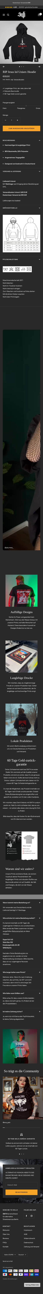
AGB (25, 1234)
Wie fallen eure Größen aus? (13, 993)
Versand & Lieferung (12, 171)
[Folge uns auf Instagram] (31, 1216)
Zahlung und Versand (31, 1247)
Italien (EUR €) (8, 1255)
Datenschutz (28, 1242)
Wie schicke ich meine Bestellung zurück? (19, 918)
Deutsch (21, 1255)
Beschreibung (9, 140)
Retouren (6, 1230)
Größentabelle (10, 208)
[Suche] (8, 15)
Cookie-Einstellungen (10, 1279)
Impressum (28, 1230)
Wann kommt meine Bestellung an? (16, 903)
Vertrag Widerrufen (32, 1285)
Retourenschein (18, 931)
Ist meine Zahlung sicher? (13, 1012)
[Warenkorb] (39, 15)
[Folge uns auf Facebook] (26, 1216)
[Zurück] (4, 66)
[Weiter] (39, 66)
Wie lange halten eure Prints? (14, 972)
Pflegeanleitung (10, 259)
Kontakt (5, 1247)
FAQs (5, 1242)
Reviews (6, 1238)
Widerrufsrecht (29, 1238)
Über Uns (6, 1234)
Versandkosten (19, 79)
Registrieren (21, 1192)
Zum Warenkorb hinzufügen (21, 128)
